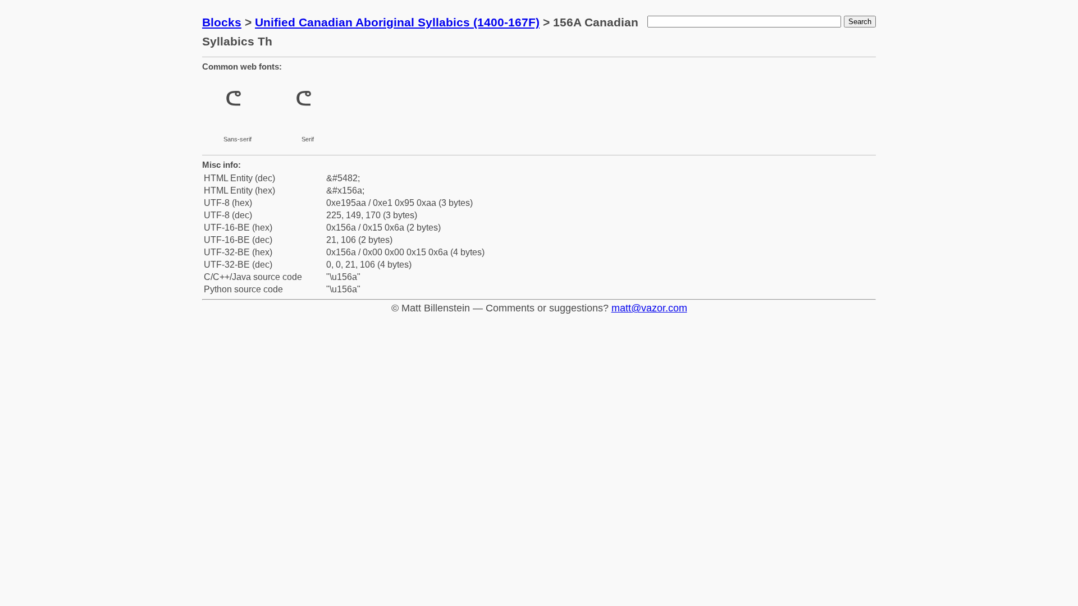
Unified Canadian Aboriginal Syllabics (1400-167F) (397, 22)
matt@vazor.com (649, 308)
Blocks (221, 22)
